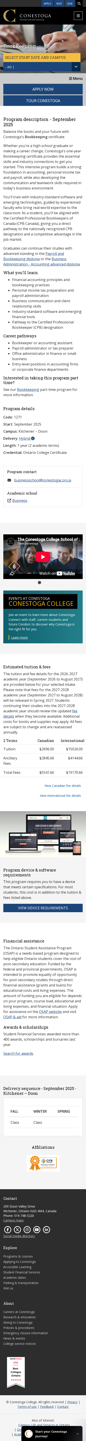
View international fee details (60, 795)
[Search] (79, 3)
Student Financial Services (21, 1272)
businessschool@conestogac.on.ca (42, 480)
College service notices (19, 1344)
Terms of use (27, 1407)
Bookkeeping (28, 389)
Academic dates (14, 1277)
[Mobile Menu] (78, 15)
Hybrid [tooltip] (25, 438)
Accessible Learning (17, 1267)
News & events (14, 1338)
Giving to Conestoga (17, 1322)
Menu (77, 78)
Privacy (72, 1402)
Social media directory (19, 1236)
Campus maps (13, 1220)
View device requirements (43, 908)
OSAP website (50, 1011)
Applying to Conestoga (19, 1261)
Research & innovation (19, 1317)
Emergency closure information (25, 1333)
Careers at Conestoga (19, 1312)
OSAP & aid (12, 1017)
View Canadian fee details (63, 786)
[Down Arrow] (76, 66)
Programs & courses (18, 1256)
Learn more (19, 637)
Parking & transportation (21, 1283)
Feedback (47, 1407)
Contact (63, 1407)
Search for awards (18, 1053)
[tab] (39, 582)
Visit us (8, 1288)
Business (19, 500)
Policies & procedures (18, 1328)
